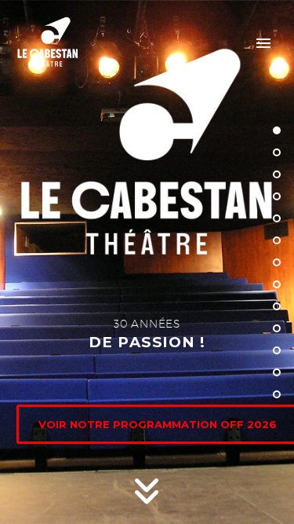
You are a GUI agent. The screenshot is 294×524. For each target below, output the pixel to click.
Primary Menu (263, 43)
